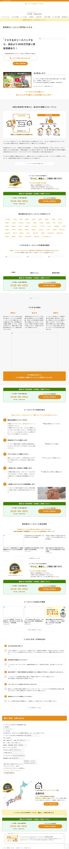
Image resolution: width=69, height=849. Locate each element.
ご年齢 (6, 753)
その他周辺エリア (47, 236)
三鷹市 (64, 226)
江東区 (53, 219)
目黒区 (7, 223)
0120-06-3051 (31, 12)
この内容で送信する (9, 773)
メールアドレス (7, 755)
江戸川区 (34, 226)
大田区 (14, 223)
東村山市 (61, 229)
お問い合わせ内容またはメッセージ (13, 764)
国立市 (15, 233)
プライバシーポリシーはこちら (12, 770)
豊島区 (48, 223)
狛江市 (28, 233)
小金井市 (40, 229)
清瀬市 (43, 233)
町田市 (34, 229)
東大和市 (35, 233)
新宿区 (27, 219)
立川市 (49, 226)
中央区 (15, 219)
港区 (21, 219)
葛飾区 (27, 226)
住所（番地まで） (9, 740)
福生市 (22, 233)
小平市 (48, 229)
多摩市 (7, 236)
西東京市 (36, 236)
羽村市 (20, 236)
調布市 (27, 229)
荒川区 (60, 223)
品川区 (60, 219)
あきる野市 (28, 236)
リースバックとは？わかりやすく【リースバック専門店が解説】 (36, 837)
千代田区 (7, 219)
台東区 (40, 219)
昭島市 (20, 229)
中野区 (35, 223)
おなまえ (7, 750)
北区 (54, 223)
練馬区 (14, 226)
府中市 (14, 229)
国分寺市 (7, 233)
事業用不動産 (56, 273)
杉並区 (41, 223)
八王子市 (42, 226)
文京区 (34, 219)
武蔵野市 (56, 226)
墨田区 (47, 219)
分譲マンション (34, 273)
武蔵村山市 (60, 233)
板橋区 (7, 226)
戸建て (8, 727)
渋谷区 (28, 223)
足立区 (20, 226)
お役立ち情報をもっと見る (34, 630)
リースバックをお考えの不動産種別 (14, 725)
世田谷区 (20, 223)
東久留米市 (51, 233)
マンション (9, 729)
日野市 (55, 229)
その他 (8, 731)
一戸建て (13, 272)
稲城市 (14, 236)
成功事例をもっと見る (34, 558)
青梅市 (7, 229)
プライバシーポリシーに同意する (15, 768)
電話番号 (7, 758)
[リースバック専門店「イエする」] (34, 6)
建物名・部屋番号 (8, 745)
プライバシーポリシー (11, 766)
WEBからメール (31, 424)
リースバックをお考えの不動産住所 (14, 735)
